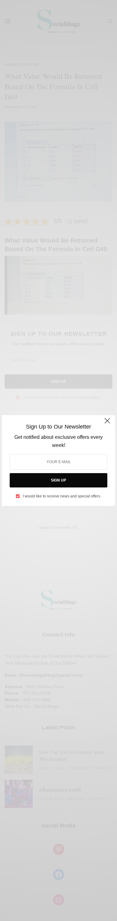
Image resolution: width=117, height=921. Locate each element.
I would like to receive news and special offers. (62, 496)
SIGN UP (58, 480)
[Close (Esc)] (107, 423)
